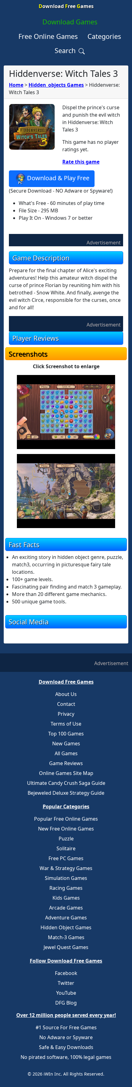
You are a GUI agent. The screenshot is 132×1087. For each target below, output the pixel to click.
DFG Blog (66, 1002)
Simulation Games (66, 878)
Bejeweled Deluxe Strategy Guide (66, 792)
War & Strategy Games (66, 868)
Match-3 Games (66, 937)
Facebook (66, 973)
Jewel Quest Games (66, 947)
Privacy (66, 713)
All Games (66, 753)
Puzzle (66, 838)
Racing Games (66, 888)
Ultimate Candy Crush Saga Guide (66, 783)
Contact (66, 704)
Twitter (66, 983)
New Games (66, 743)
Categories (104, 36)
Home (16, 84)
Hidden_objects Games (56, 84)
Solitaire (66, 848)
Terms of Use (66, 723)
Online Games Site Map (66, 773)
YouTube (66, 992)
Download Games (69, 21)
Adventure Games (66, 917)
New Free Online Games (66, 828)
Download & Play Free (58, 178)
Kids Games (66, 897)
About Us (66, 694)
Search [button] (66, 50)
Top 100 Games (66, 733)
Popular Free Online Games (66, 818)
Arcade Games (66, 907)
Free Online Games (48, 36)
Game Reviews (66, 763)
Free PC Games (66, 858)
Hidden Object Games (66, 927)
